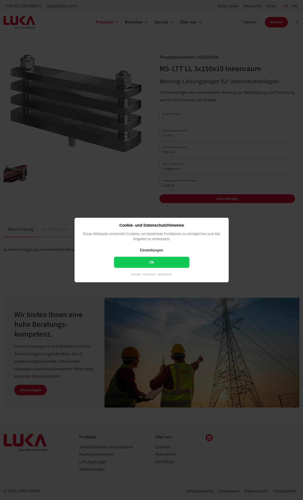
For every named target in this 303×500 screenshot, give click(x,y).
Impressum (149, 274)
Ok (151, 262)
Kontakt (135, 274)
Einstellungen (151, 250)
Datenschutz (165, 274)
